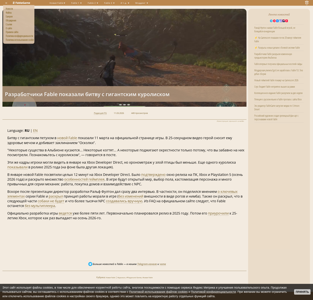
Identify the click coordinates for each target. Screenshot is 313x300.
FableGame (22, 2)
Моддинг (140, 2)
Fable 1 (75, 2)
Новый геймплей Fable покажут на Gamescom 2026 (276, 80)
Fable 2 (92, 2)
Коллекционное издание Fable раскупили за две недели (278, 93)
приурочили (218, 213)
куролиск (121, 277)
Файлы (9, 12)
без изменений (130, 196)
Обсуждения (11, 20)
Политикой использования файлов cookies (158, 291)
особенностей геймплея (84, 179)
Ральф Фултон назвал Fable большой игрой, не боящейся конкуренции (274, 29)
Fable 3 (108, 2)
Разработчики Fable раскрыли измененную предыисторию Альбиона (273, 55)
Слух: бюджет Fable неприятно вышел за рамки (274, 86)
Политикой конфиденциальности (213, 291)
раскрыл (56, 196)
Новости (9, 8)
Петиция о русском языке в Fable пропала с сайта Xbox (278, 99)
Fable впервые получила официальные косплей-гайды (278, 64)
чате (163, 264)
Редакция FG (100, 113)
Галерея (9, 16)
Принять (302, 292)
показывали (17, 167)
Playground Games (134, 277)
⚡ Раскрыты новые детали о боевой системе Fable (277, 47)
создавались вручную (124, 201)
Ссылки (9, 24)
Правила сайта (12, 32)
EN (35, 130)
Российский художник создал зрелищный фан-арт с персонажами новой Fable (276, 117)
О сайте (9, 28)
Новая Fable (56, 2)
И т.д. (124, 2)
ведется (65, 213)
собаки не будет (51, 201)
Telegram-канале (147, 264)
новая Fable (148, 277)
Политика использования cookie (20, 40)
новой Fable (67, 138)
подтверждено (153, 174)
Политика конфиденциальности (19, 36)
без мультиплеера (39, 205)
